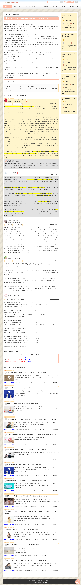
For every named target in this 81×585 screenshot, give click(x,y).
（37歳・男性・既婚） (16, 99)
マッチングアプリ (26, 6)
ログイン (76, 1)
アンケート (64, 6)
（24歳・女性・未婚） (14, 295)
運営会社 (33, 580)
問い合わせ (53, 580)
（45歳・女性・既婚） (14, 220)
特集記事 (55, 6)
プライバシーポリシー (45, 580)
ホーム (29, 580)
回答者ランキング (74, 6)
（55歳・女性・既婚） (15, 256)
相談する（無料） (70, 1)
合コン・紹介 (17, 6)
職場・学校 (7, 6)
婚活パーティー (35, 6)
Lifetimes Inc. (39, 582)
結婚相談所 (45, 6)
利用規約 (38, 580)
